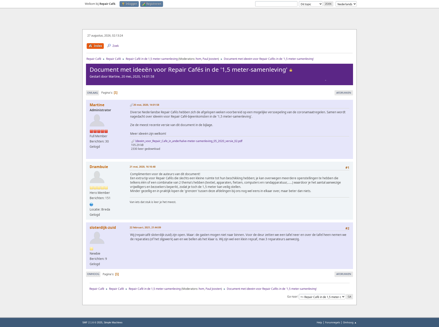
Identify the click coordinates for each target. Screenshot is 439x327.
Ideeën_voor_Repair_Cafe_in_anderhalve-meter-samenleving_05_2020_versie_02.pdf (188, 141)
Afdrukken (343, 92)
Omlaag (92, 92)
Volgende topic (338, 80)
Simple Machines (113, 322)
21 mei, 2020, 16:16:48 (142, 166)
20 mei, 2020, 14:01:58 (146, 104)
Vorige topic (315, 80)
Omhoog (93, 274)
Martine (97, 104)
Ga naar (292, 296)
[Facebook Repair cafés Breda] (91, 204)
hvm (198, 59)
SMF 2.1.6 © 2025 (92, 322)
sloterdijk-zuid (103, 227)
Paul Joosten (210, 59)
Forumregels (332, 322)
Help (319, 322)
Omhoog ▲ (350, 322)
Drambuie (99, 166)
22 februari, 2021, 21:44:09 (145, 227)
